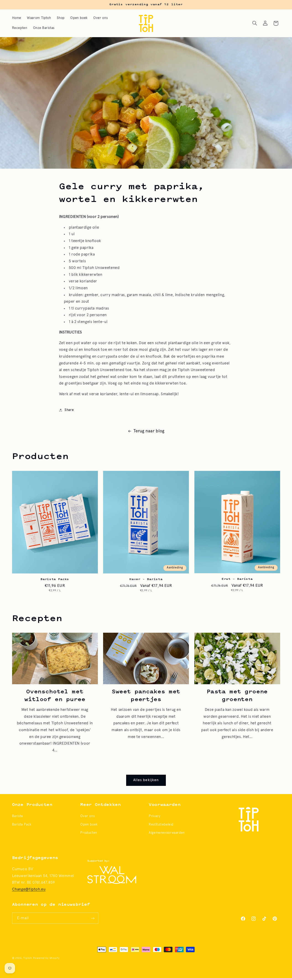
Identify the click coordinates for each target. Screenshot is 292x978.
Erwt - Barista (237, 579)
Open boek (89, 824)
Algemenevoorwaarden (167, 832)
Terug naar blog (148, 431)
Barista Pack (22, 824)
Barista (17, 816)
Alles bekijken (146, 780)
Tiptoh (27, 958)
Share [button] (69, 410)
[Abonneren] (92, 918)
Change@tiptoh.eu (29, 889)
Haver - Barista (145, 579)
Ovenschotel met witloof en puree (54, 695)
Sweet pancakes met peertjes (146, 695)
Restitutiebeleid (161, 824)
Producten (88, 832)
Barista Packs (55, 579)
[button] (254, 23)
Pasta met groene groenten (237, 695)
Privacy (154, 816)
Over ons (87, 816)
